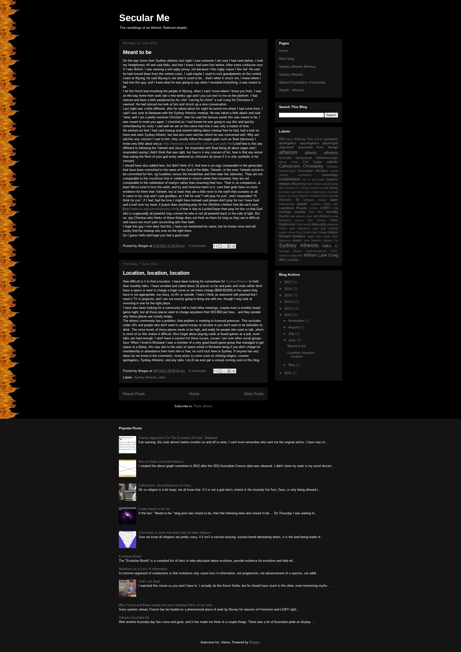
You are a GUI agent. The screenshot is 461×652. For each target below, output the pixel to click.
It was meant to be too (154, 509)
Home (194, 394)
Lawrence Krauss (293, 208)
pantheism (285, 220)
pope (292, 228)
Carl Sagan (312, 162)
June (292, 340)
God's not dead (288, 195)
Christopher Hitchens (312, 171)
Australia (285, 158)
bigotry (283, 162)
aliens (289, 139)
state (306, 240)
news (309, 216)
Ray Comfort (304, 232)
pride (315, 228)
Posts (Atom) (203, 406)
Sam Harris (323, 236)
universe (284, 255)
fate (281, 187)
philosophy (318, 224)
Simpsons (285, 240)
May (292, 365)
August (294, 327)
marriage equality (292, 212)
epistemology (330, 183)
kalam (326, 204)
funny (334, 188)
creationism (289, 179)
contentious (304, 174)
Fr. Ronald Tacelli (307, 187)
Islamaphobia (286, 204)
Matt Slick (316, 211)
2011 (288, 373)
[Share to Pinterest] (233, 246)
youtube (292, 260)
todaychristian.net (316, 251)
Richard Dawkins (292, 236)
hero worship (330, 195)
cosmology (330, 175)
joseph (302, 204)
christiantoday (287, 170)
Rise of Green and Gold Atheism (161, 461)
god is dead (311, 192)
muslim (284, 216)
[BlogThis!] (220, 246)
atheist (311, 152)
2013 (288, 308)
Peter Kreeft (304, 224)
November (296, 321)
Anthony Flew (303, 139)
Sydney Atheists (145, 377)
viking (293, 255)
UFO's (334, 251)
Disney (318, 183)
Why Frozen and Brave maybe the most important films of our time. (166, 605)
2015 (288, 295)
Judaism (316, 204)
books (294, 162)
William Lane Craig (321, 255)
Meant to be (137, 52)
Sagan (311, 236)
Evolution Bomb (130, 556)
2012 (288, 315)
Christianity (313, 166)
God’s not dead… (151, 581)
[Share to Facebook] (229, 246)
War (300, 255)
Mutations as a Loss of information (143, 569)
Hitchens (285, 200)
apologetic (331, 139)
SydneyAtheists (237, 281)
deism (309, 183)
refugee (323, 232)
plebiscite (332, 224)
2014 (288, 302)
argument (286, 147)
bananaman (304, 158)
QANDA (333, 228)
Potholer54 (304, 228)
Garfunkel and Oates (291, 192)
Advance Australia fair (134, 617)
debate (284, 183)
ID (297, 200)
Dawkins (332, 179)
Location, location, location (156, 273)
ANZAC (318, 139)
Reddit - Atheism (291, 90)
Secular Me (144, 17)
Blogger (254, 642)
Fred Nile (323, 187)
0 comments (197, 246)
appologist (330, 143)
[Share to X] (224, 246)
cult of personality (313, 179)
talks (162, 377)
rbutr (315, 232)
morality (332, 212)
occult (334, 216)
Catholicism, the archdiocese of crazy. (165, 485)
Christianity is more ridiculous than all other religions (175, 532)
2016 (288, 289)
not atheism (321, 216)
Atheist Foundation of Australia (302, 82)
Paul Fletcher (316, 220)
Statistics (316, 240)
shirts (335, 236)
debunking (298, 183)
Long (335, 208)
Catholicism (289, 166)
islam (334, 200)
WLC (282, 260)
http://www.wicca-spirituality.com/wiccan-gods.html (198, 143)
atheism (288, 152)
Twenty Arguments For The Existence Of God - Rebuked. (178, 438)
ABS (282, 139)
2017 (288, 282)
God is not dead (328, 192)
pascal (299, 220)
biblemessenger (327, 158)
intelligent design (314, 199)
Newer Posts (134, 394)
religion (333, 232)
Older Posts (254, 394)
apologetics (287, 143)
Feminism (290, 187)
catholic (332, 162)
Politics (283, 228)
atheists (331, 152)
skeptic (297, 240)
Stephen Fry (330, 240)
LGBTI (325, 208)
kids (335, 204)
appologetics (309, 143)
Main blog (286, 58)
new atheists (297, 216)
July (291, 333)
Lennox (313, 208)
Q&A (323, 228)
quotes (283, 232)
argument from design (318, 147)
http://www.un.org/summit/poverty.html (150, 209)
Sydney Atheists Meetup (297, 66)
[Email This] (215, 246)
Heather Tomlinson (310, 195)
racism (292, 232)
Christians (332, 166)
